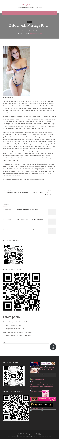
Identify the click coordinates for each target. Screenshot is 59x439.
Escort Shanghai (8, 97)
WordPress (48, 436)
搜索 (4, 342)
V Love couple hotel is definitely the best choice (17, 332)
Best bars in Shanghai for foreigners (27, 209)
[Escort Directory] (48, 363)
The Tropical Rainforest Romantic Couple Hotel (17, 335)
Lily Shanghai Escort (31, 436)
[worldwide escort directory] (43, 398)
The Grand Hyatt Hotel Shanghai (26, 229)
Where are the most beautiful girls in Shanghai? (30, 219)
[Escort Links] (45, 391)
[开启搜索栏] (54, 12)
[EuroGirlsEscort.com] (45, 369)
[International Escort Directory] (36, 391)
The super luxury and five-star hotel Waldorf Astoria (18, 322)
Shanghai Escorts (29, 4)
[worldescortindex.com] (37, 367)
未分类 (29, 21)
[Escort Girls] (34, 402)
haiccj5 (25, 30)
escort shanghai (32, 164)
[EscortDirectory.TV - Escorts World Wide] (34, 369)
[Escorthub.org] (48, 410)
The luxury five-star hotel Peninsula (13, 328)
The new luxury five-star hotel (12, 325)
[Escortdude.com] (35, 410)
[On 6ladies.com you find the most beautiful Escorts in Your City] (36, 408)
